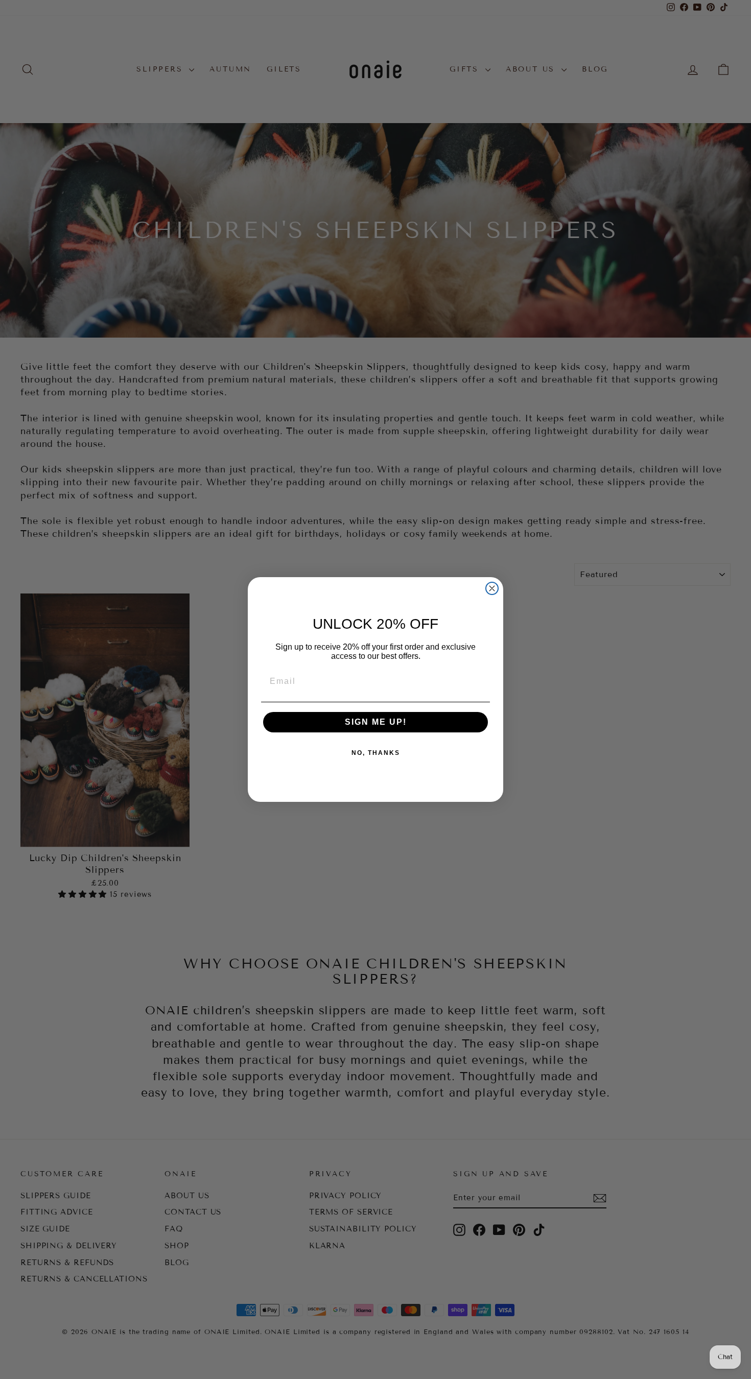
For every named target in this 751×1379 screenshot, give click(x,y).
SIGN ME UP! (376, 722)
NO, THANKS (375, 752)
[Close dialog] (492, 588)
